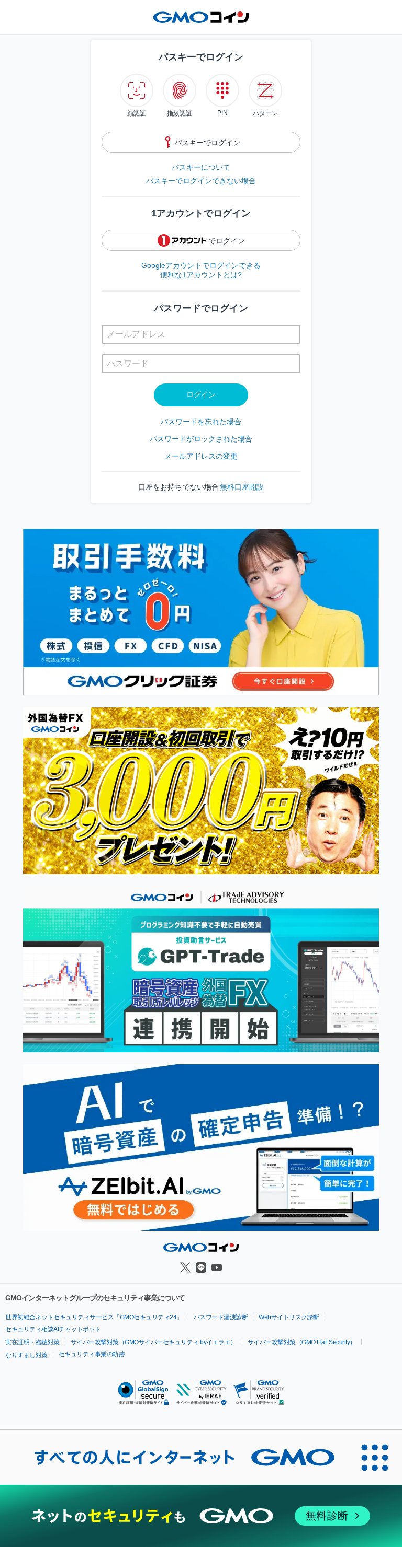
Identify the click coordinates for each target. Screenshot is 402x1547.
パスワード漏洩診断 (221, 1317)
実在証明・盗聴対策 (32, 1342)
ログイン (201, 394)
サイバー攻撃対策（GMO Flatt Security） (302, 1342)
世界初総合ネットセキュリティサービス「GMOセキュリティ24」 (94, 1317)
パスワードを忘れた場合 (201, 421)
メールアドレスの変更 (201, 456)
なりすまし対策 (26, 1355)
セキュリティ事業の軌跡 (92, 1354)
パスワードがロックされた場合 (201, 439)
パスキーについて (201, 167)
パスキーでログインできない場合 (201, 181)
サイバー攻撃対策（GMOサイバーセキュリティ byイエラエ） (154, 1342)
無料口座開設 (242, 487)
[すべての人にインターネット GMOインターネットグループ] (174, 1457)
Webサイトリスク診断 (289, 1317)
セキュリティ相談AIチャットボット (53, 1329)
